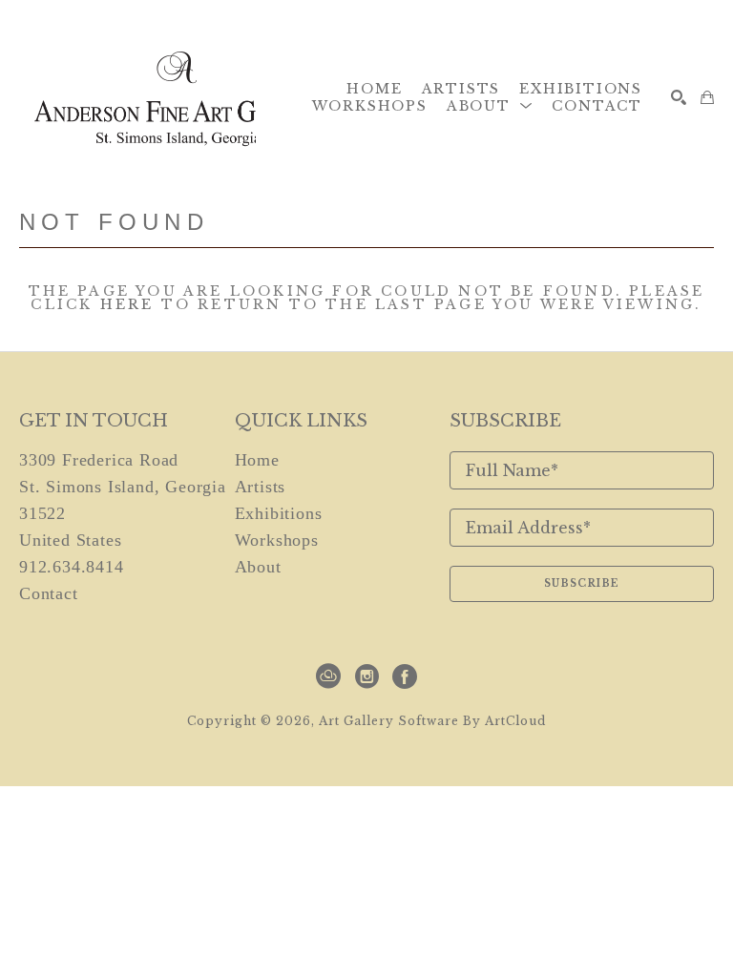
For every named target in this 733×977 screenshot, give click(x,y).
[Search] (678, 97)
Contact (48, 593)
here (127, 304)
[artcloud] (328, 676)
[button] (490, 105)
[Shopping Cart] (707, 97)
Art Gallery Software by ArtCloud (432, 721)
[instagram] (366, 676)
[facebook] (404, 676)
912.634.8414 (71, 566)
